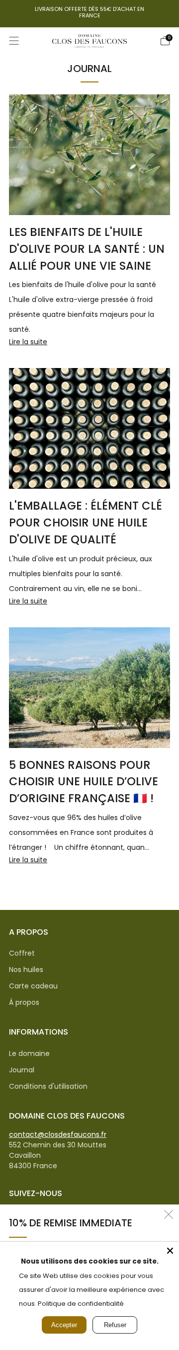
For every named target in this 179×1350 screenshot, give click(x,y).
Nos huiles (26, 970)
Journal (21, 1070)
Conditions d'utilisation (48, 1086)
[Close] (170, 1251)
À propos (24, 1002)
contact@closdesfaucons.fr (57, 1134)
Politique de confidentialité (81, 1303)
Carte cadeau (33, 986)
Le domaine (29, 1053)
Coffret (22, 953)
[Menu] (14, 41)
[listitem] (89, 13)
